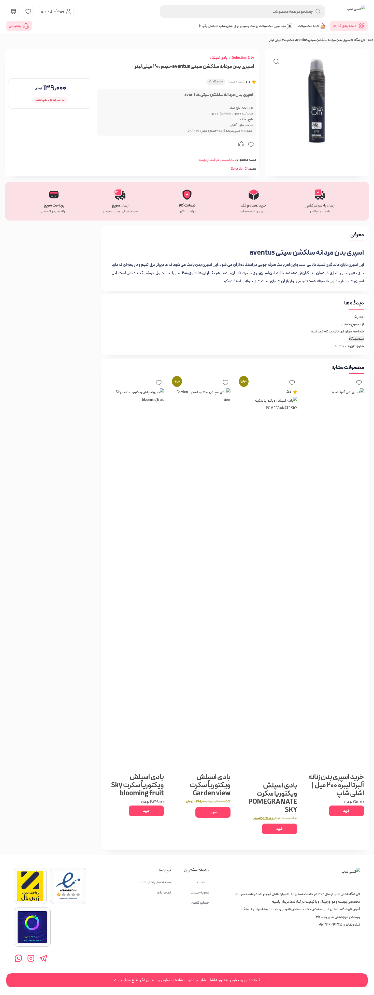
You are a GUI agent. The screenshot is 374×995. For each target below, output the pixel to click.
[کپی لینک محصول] (241, 144)
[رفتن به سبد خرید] (13, 11)
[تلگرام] (43, 958)
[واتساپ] (18, 958)
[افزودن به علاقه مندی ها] (251, 144)
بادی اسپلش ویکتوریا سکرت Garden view (210, 785)
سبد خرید (202, 882)
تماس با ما (164, 892)
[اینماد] (68, 886)
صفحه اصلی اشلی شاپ (155, 882)
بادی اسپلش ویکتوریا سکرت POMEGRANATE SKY (272, 797)
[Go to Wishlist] (28, 11)
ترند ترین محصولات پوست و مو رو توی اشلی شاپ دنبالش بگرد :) (242, 26)
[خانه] (351, 877)
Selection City (243, 58)
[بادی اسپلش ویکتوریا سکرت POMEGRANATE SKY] (268, 587)
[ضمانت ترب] (32, 927)
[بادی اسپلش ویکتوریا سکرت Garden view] (202, 579)
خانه (371, 40)
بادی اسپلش (218, 58)
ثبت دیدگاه (356, 339)
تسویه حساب (200, 892)
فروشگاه (359, 40)
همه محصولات (308, 26)
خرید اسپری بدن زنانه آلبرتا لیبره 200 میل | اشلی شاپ (336, 785)
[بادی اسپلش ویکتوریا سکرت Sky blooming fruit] (135, 579)
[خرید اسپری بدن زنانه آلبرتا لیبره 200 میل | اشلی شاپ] (335, 579)
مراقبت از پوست (208, 160)
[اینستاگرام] (30, 958)
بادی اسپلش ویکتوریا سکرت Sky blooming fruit (137, 785)
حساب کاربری (200, 902)
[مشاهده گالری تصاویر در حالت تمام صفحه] (276, 61)
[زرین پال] (30, 886)
